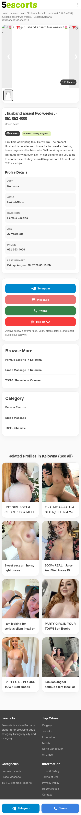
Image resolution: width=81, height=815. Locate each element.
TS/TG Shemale (15, 428)
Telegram (44, 288)
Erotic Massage (15, 417)
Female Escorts (18, 13)
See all (65, 456)
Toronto (47, 731)
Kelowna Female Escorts (41, 13)
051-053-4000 (16, 118)
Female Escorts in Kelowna (23, 359)
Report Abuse (50, 788)
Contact (47, 794)
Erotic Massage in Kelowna (23, 369)
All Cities (47, 754)
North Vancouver (52, 748)
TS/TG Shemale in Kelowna (23, 380)
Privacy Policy (50, 782)
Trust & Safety (51, 771)
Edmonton (48, 737)
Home (5, 13)
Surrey (46, 742)
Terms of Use (50, 776)
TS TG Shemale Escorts (17, 782)
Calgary (47, 725)
